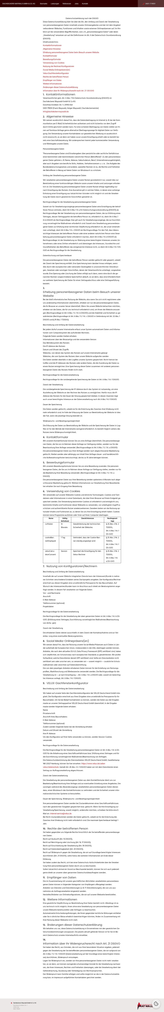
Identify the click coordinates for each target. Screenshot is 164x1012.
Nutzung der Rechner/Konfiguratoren (58, 66)
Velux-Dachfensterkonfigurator (56, 73)
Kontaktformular (50, 56)
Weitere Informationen (52, 84)
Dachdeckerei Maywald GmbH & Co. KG (18, 4)
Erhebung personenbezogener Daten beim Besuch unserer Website (71, 52)
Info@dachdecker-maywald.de (56, 111)
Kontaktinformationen (52, 45)
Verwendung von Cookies (53, 63)
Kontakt (85, 4)
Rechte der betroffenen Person (56, 77)
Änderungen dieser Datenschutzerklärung (60, 87)
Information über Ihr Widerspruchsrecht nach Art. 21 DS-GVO (68, 91)
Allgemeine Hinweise (52, 49)
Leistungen (55, 4)
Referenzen (67, 4)
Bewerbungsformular (52, 59)
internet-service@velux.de (60, 813)
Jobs (76, 4)
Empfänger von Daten (52, 80)
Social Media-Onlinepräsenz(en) (56, 70)
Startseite (43, 4)
